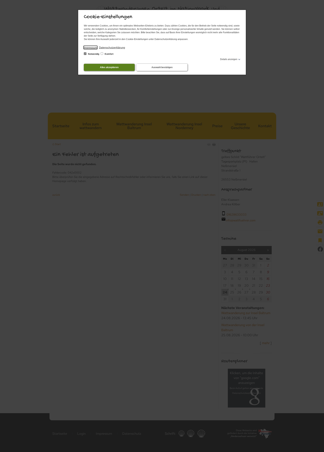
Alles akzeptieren (109, 67)
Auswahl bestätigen (162, 67)
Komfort (108, 54)
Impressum (90, 47)
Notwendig (93, 54)
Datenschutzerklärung (112, 47)
